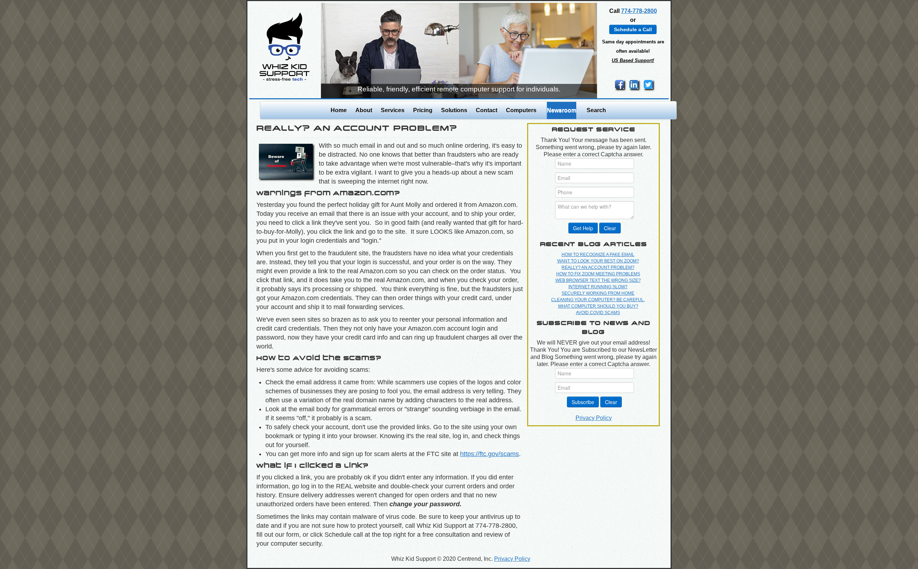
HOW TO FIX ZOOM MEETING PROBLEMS (598, 273)
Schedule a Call (633, 29)
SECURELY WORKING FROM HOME (598, 293)
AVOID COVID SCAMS (598, 312)
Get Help (583, 228)
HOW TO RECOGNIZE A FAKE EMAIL (598, 254)
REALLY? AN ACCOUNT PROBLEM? (598, 267)
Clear (610, 228)
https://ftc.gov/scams (489, 453)
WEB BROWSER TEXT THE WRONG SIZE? (598, 280)
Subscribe (583, 402)
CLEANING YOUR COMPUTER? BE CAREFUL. (598, 299)
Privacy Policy (594, 418)
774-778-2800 (639, 11)
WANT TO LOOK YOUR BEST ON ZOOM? (598, 261)
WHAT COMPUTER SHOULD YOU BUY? (598, 306)
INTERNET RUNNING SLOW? (598, 286)
